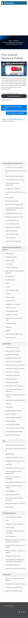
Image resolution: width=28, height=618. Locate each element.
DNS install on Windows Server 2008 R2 (15, 449)
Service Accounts (10, 300)
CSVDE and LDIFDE (11, 323)
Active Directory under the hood (14, 176)
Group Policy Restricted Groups (14, 386)
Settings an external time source (15, 217)
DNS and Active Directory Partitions (15, 503)
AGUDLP (8, 287)
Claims (7, 520)
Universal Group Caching (12, 290)
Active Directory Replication (13, 241)
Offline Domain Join (11, 307)
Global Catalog (9, 197)
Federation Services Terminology (15, 524)
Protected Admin (10, 297)
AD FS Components (11, 536)
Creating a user (10, 253)
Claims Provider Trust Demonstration (16, 568)
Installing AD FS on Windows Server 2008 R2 (15, 546)
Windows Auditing (10, 421)
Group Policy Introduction (13, 347)
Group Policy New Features (13, 351)
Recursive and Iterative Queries (14, 457)
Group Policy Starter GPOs (13, 375)
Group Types (9, 264)
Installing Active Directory (13, 188)
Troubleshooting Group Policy (14, 410)
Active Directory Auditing (12, 424)
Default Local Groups (11, 267)
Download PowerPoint (14, 96)
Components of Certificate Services (15, 584)
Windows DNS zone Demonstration (15, 468)
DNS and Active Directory (13, 494)
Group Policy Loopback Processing (15, 368)
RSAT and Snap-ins (11, 337)
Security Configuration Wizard (14, 417)
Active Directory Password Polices (15, 428)
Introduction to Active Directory (14, 167)
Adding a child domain (11, 231)
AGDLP (7, 283)
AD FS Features (10, 527)
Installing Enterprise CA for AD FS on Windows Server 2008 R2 (16, 541)
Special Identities (10, 280)
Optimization (9, 407)
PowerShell (9, 327)
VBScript (8, 330)
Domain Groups (10, 276)
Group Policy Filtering (11, 379)
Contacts (8, 294)
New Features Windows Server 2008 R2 (16, 172)
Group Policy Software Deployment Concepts (15, 395)
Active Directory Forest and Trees (15, 179)
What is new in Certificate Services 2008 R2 (15, 579)
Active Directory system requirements (12, 184)
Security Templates (11, 414)
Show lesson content (7, 100)
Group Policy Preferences (13, 372)
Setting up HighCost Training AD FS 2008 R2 (15, 551)
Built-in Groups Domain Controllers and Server (15, 272)
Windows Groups (10, 260)
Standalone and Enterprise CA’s (14, 587)
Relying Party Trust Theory (13, 556)
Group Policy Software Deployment (15, 400)
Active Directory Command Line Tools (14, 319)
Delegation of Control (12, 314)
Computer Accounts (11, 257)
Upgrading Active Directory (13, 227)
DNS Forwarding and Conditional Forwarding (14, 499)
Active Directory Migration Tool (14, 334)
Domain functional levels (12, 220)
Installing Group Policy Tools (13, 358)
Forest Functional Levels (12, 224)
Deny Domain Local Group (15, 113)
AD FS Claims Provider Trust (13, 565)
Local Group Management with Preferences (14, 390)
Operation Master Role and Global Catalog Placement (15, 209)
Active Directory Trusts (12, 234)
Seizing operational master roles (14, 213)
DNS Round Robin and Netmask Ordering (14, 486)
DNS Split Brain (10, 507)
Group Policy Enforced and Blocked (15, 365)
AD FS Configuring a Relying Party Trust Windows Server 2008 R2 (15, 560)
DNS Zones (9, 464)
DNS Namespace (10, 454)
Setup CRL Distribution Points (14, 591)
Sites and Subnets (11, 237)
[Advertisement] (14, 21)
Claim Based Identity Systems (14, 517)
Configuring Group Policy (12, 354)
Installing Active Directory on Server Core (15, 193)
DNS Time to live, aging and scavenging (13, 478)
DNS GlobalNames (10, 491)
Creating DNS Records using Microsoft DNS (13, 472)
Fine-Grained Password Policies (14, 431)
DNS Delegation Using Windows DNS (16, 482)
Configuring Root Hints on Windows (15, 461)
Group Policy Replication (12, 382)
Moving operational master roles (14, 204)
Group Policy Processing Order (14, 361)
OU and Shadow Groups (12, 311)
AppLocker (8, 403)
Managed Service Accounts (13, 304)
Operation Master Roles (12, 201)
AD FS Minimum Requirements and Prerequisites (15, 532)
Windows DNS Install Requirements (15, 445)
